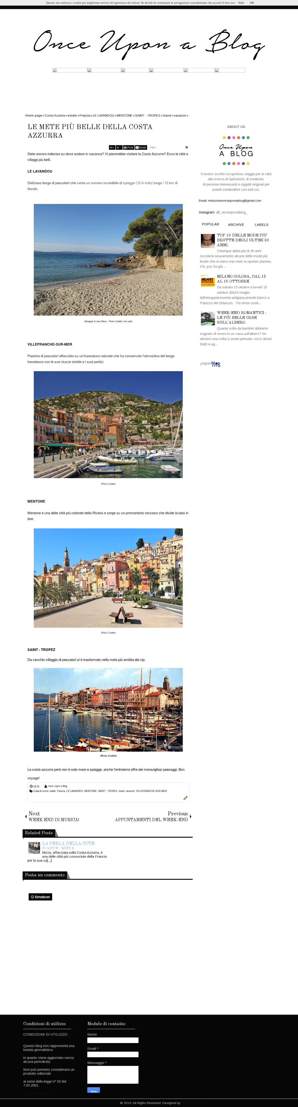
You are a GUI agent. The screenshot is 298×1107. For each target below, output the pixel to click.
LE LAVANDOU (74, 791)
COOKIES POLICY (38, 1093)
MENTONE (90, 791)
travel (122, 791)
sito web (128, 321)
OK (252, 2)
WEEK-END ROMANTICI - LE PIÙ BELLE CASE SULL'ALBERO (242, 318)
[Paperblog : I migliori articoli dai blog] (210, 367)
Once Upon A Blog (106, 1103)
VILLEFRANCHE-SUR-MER (151, 791)
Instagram (206, 212)
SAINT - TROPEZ (107, 791)
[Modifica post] (185, 799)
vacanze (130, 791)
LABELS (261, 225)
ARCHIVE (236, 225)
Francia (61, 791)
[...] (49, 860)
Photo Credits (108, 483)
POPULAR (210, 224)
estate (53, 791)
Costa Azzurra (41, 791)
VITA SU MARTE (193, 1103)
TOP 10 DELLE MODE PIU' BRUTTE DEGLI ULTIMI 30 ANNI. (243, 240)
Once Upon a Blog (57, 786)
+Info (240, 2)
